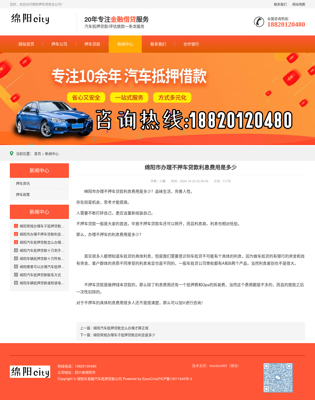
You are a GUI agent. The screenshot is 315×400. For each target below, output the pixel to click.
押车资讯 (23, 183)
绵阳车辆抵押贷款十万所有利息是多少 (40, 258)
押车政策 (23, 194)
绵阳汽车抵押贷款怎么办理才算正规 (40, 242)
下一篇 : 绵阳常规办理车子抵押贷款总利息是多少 (117, 334)
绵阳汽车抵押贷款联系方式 (38, 274)
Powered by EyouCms (139, 378)
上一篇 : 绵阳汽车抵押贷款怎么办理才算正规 (114, 327)
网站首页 (26, 44)
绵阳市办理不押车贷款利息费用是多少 (40, 234)
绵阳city (39, 22)
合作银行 (191, 44)
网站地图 (298, 4)
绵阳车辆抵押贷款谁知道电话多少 (40, 282)
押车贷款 (92, 44)
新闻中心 (125, 44)
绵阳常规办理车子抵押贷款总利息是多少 (40, 225)
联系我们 (280, 4)
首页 (37, 153)
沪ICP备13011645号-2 (174, 378)
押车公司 (59, 44)
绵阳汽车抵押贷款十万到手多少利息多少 (40, 250)
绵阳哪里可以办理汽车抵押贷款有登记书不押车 (40, 266)
